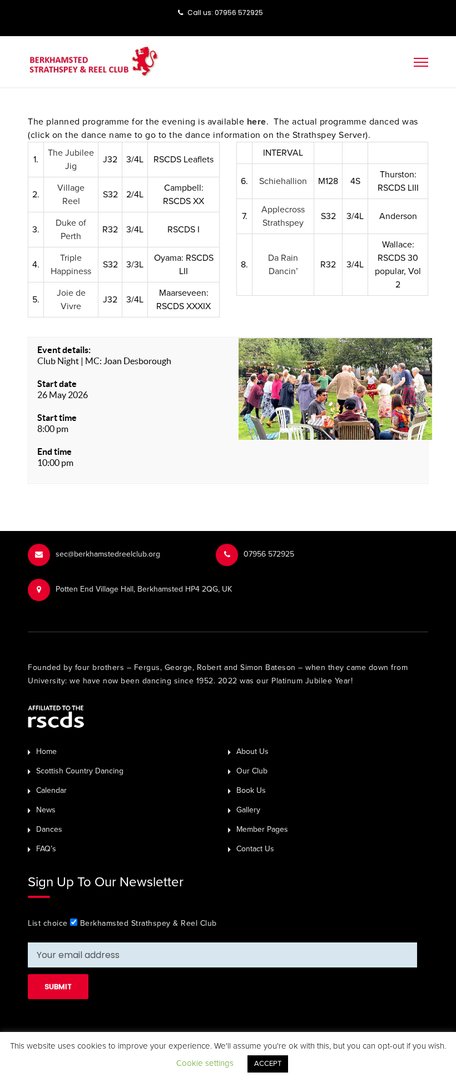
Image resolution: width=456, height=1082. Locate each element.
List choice (48, 923)
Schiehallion (283, 181)
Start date (57, 384)
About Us (252, 751)
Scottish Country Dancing (79, 771)
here (256, 121)
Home (46, 751)
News (46, 810)
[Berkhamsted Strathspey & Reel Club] (94, 60)
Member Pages (262, 829)
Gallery (248, 810)
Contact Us (255, 848)
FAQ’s (46, 848)
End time (54, 451)
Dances (49, 829)
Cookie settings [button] (205, 1063)
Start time (57, 418)
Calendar (51, 790)
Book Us (251, 790)
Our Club (251, 771)
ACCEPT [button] (267, 1063)
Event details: (64, 350)
